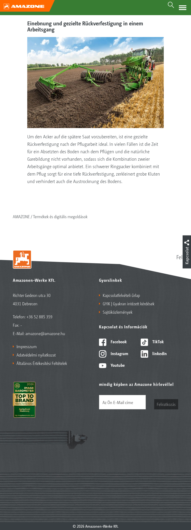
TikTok (157, 341)
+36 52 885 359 (39, 316)
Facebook (118, 341)
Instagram (119, 353)
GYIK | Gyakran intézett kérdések (128, 303)
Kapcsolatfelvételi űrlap (121, 295)
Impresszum (27, 346)
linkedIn (159, 353)
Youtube (117, 365)
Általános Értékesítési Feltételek (42, 363)
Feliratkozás (166, 404)
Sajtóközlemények (118, 312)
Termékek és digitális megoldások (60, 216)
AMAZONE (21, 216)
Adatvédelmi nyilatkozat (36, 355)
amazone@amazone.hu (45, 333)
